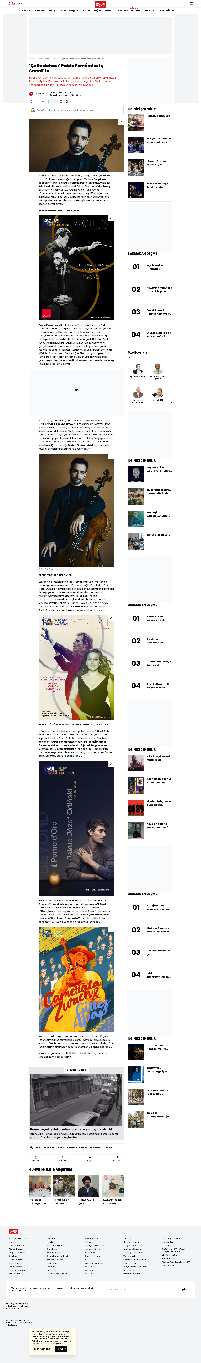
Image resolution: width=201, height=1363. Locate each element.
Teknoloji (122, 10)
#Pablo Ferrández (53, 1147)
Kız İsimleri (166, 1245)
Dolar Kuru (51, 1238)
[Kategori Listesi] (191, 3)
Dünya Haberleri (16, 1259)
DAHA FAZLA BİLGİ (42, 1349)
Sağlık (98, 10)
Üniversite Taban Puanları (134, 1259)
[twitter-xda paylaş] (37, 101)
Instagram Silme (92, 1249)
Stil (155, 10)
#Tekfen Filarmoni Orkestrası (84, 1147)
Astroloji (88, 1242)
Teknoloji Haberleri (17, 1270)
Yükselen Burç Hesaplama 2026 (176, 1262)
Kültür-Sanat (45, 58)
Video (146, 10)
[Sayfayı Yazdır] (66, 101)
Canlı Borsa (52, 1249)
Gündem (26, 10)
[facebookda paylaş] (31, 101)
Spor (63, 10)
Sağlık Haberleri (16, 1263)
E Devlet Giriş (52, 1270)
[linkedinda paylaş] (49, 101)
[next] (122, 1190)
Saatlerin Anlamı (92, 1256)
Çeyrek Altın (90, 1270)
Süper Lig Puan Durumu (133, 1252)
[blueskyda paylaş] (43, 101)
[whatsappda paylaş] (55, 101)
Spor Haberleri (15, 1256)
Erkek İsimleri (167, 1242)
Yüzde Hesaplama (170, 1265)
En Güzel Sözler (130, 1270)
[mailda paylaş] (61, 101)
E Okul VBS (51, 1266)
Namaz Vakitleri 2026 (56, 1252)
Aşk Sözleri (89, 1259)
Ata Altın (127, 1238)
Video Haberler (129, 1256)
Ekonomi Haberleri (17, 1245)
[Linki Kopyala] (72, 101)
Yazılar (108, 10)
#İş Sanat (34, 1147)
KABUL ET (61, 1349)
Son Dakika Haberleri (18, 1238)
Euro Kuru (51, 1242)
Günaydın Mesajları (94, 1263)
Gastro (135, 10)
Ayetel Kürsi (90, 1252)
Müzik (55, 58)
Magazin (74, 10)
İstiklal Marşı (52, 1263)
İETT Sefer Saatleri (169, 1255)
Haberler (32, 58)
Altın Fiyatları (14, 1274)
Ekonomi (40, 10)
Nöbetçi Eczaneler (55, 1259)
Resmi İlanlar (168, 10)
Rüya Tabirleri (129, 1263)
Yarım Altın (90, 1274)
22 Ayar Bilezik (129, 1245)
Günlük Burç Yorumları (57, 1274)
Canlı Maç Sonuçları (132, 1249)
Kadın (87, 10)
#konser (109, 1147)
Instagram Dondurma (95, 1245)
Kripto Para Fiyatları (55, 1245)
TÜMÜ (130, 357)
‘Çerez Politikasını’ (60, 1341)
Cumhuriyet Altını (131, 1242)
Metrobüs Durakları (131, 1274)
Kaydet (183, 1289)
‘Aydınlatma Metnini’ (41, 1343)
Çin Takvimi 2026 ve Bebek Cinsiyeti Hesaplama (173, 1250)
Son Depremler (91, 1238)
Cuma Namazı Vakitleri (57, 1256)
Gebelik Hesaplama (170, 1258)
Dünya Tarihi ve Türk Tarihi (135, 1266)
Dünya (53, 10)
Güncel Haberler (16, 1249)
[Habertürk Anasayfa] (100, 4)
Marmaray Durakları (171, 1238)
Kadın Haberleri (15, 1266)
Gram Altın (90, 1266)
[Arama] (9, 3)
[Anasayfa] (13, 1232)
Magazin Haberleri (17, 1252)
